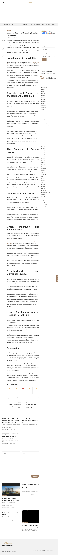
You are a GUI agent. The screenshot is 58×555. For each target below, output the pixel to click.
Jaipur (42, 138)
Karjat (42, 142)
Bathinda (42, 103)
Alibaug (42, 89)
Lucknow (42, 154)
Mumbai (13, 24)
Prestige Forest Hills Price (24, 318)
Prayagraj (42, 190)
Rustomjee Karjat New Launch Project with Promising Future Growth (11, 512)
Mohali (42, 166)
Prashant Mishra (6, 507)
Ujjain (42, 221)
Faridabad (43, 113)
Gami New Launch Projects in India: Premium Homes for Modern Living (30, 486)
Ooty (42, 182)
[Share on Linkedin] (3, 59)
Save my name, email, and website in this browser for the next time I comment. (18, 472)
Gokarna (42, 119)
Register (54, 2)
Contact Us (52, 550)
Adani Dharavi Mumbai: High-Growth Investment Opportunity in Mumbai (10, 434)
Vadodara (42, 225)
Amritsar (42, 95)
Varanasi (42, 227)
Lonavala (42, 152)
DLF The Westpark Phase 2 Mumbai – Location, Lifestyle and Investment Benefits (10, 420)
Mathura (42, 162)
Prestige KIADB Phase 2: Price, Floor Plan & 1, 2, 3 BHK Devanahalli (48, 74)
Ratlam (42, 202)
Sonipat (48, 24)
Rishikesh (42, 208)
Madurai (42, 158)
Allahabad (42, 91)
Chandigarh (43, 105)
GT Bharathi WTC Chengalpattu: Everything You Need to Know (47, 70)
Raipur (42, 198)
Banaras (42, 99)
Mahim (42, 160)
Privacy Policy (45, 550)
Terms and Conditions (36, 550)
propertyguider (6, 429)
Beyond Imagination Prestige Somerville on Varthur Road (31, 406)
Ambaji (42, 93)
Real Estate (43, 204)
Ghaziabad (43, 115)
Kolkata (42, 150)
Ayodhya (42, 97)
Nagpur (42, 172)
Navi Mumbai (43, 174)
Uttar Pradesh (43, 223)
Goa (41, 117)
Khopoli (42, 148)
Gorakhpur (43, 121)
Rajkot (42, 200)
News (42, 178)
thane (42, 219)
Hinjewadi (42, 132)
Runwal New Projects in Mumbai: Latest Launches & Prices (30, 420)
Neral (42, 176)
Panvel (42, 188)
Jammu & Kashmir (44, 140)
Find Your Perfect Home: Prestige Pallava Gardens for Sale (15, 406)
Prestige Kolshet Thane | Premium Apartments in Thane (11, 499)
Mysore (42, 170)
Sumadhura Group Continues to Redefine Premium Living (30, 526)
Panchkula (43, 184)
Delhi (42, 111)
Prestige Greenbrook (44, 192)
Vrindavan (42, 229)
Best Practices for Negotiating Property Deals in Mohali (51, 78)
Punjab (42, 196)
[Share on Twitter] (3, 52)
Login (51, 2)
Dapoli (42, 109)
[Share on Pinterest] (3, 55)
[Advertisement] (29, 14)
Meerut (42, 164)
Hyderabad (37, 24)
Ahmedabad (24, 24)
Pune (18, 24)
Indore (42, 136)
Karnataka (43, 144)
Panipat (53, 24)
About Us (53, 552)
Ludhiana (42, 156)
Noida (43, 24)
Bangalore (7, 24)
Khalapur (42, 146)
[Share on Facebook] (3, 48)
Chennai (31, 24)
